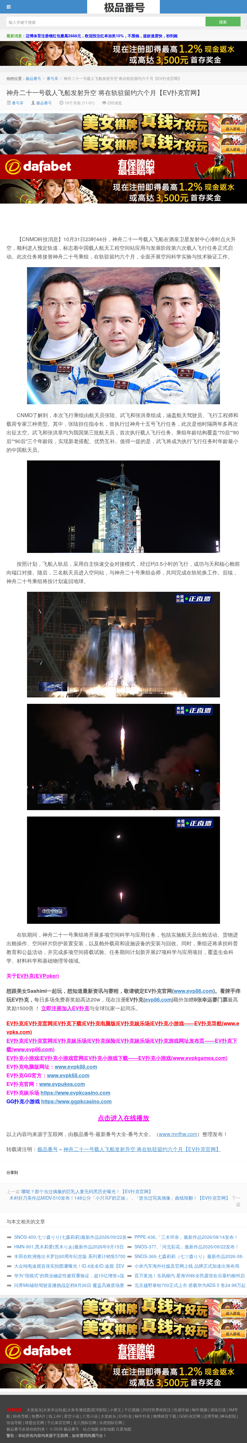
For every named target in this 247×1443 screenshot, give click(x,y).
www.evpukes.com (62, 1084)
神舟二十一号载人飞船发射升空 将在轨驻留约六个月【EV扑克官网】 (104, 92)
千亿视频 (132, 1409)
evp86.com (158, 999)
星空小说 (71, 1416)
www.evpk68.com (68, 1075)
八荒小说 (90, 1416)
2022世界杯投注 (156, 1409)
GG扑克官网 (189, 1416)
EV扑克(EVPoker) (38, 975)
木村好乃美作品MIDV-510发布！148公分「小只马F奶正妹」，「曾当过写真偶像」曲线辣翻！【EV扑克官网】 (119, 1197)
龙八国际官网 (84, 1422)
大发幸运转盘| (55, 1409)
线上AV (55, 1416)
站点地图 (90, 1428)
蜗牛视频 (199, 1409)
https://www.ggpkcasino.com (76, 1101)
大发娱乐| (35, 1409)
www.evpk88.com (76, 1066)
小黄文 (115, 1409)
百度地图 (123, 1428)
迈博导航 (211, 1416)
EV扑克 (125, 1416)
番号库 (52, 78)
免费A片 (39, 1416)
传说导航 (14, 1422)
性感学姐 (181, 1409)
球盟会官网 (34, 1422)
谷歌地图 (107, 1428)
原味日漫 (218, 1409)
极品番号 (123, 6)
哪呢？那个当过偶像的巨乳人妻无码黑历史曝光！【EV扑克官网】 (87, 1191)
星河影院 (99, 1409)
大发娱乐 (108, 1416)
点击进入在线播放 (123, 1117)
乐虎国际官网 (110, 1422)
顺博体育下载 (164, 1416)
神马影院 (228, 1416)
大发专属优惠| (79, 1409)
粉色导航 (21, 1416)
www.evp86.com (193, 990)
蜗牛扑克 (142, 1416)
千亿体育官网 (58, 1422)
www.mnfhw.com (178, 1134)
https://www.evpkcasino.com (75, 1092)
